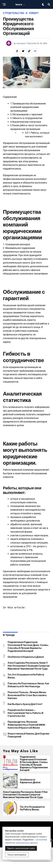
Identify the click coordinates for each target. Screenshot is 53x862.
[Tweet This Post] (23, 51)
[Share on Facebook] (17, 51)
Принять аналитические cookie (21, 848)
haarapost (21, 43)
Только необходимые (16, 855)
